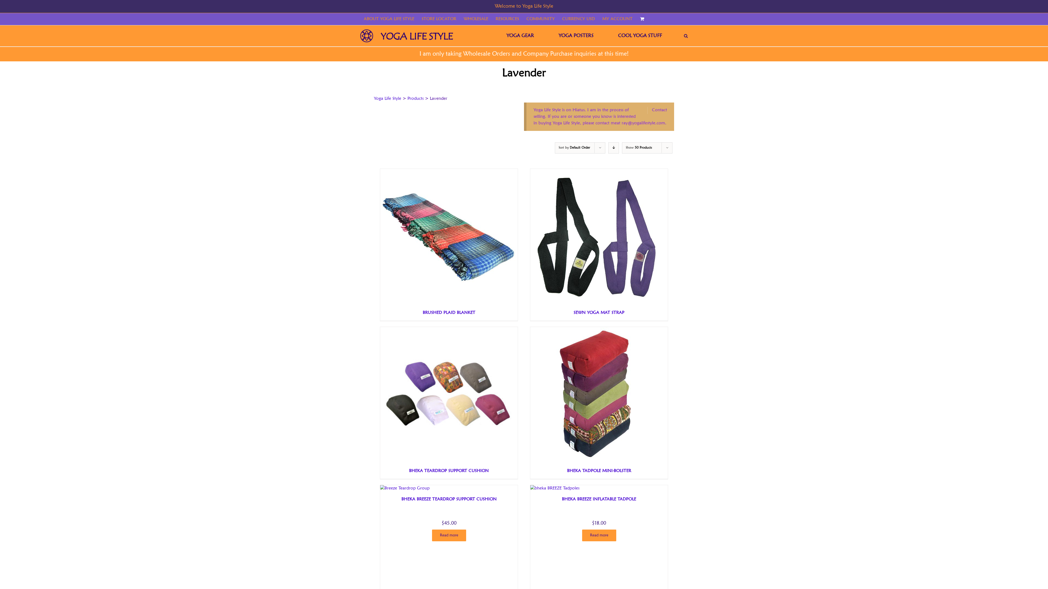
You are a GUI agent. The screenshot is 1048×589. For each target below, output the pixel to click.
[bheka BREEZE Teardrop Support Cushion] (405, 488)
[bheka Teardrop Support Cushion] (448, 330)
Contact (659, 110)
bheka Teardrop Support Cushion (449, 471)
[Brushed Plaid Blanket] (448, 172)
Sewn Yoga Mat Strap (599, 313)
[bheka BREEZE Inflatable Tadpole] (554, 488)
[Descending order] (613, 148)
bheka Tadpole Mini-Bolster (599, 471)
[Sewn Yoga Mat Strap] (598, 172)
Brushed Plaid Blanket (449, 313)
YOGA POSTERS (576, 35)
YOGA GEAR (520, 35)
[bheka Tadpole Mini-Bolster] (598, 330)
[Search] (686, 35)
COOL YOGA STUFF (640, 35)
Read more (449, 535)
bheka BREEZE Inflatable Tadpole (599, 499)
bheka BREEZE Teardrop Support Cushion (449, 499)
